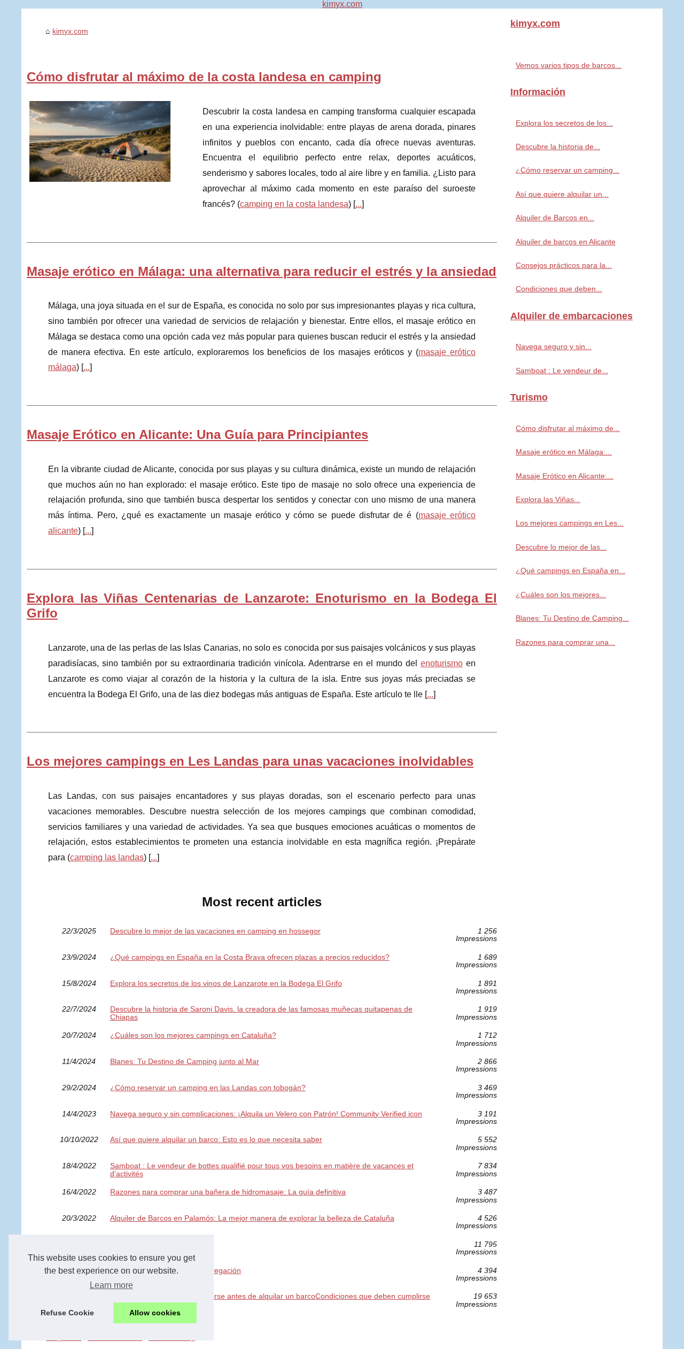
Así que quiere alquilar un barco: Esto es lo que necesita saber (216, 1140)
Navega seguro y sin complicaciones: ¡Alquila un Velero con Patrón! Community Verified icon (266, 1114)
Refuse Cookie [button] (67, 1312)
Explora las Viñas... (548, 499)
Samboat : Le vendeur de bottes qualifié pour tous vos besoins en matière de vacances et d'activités (262, 1169)
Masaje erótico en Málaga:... (564, 452)
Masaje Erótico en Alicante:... (564, 476)
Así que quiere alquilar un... (562, 194)
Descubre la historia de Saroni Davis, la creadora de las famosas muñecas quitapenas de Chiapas (261, 1013)
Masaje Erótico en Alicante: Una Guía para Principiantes (197, 434)
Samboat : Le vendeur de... (562, 370)
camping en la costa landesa (294, 204)
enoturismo (442, 663)
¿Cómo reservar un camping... (567, 170)
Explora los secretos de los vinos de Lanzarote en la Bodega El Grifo (226, 984)
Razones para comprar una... (565, 642)
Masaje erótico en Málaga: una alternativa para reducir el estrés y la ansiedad (261, 271)
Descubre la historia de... (558, 146)
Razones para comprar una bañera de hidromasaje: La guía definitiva (228, 1192)
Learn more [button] (111, 1285)
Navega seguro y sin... (554, 346)
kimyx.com (70, 31)
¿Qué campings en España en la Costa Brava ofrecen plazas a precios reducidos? (250, 957)
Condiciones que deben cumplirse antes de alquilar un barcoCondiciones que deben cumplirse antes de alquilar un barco (270, 1300)
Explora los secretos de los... (564, 123)
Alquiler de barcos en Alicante (160, 1244)
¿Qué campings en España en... (570, 570)
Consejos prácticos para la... (564, 265)
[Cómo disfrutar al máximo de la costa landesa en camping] (99, 140)
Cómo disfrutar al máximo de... (568, 428)
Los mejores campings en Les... (570, 523)
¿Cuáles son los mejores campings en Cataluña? (193, 1035)
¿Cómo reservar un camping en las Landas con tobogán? (208, 1088)
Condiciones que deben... (559, 288)
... (358, 204)
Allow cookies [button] (155, 1312)
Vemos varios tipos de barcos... (568, 65)
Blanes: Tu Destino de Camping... (572, 618)
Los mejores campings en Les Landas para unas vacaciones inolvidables (250, 761)
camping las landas (107, 857)
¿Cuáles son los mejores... (561, 594)
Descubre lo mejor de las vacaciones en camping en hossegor (215, 931)
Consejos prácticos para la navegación (175, 1271)
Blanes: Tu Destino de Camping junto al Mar (184, 1062)
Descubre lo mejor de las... (561, 547)
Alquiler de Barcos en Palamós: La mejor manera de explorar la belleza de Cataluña (252, 1218)
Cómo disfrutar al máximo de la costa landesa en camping (204, 77)
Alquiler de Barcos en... (555, 217)
